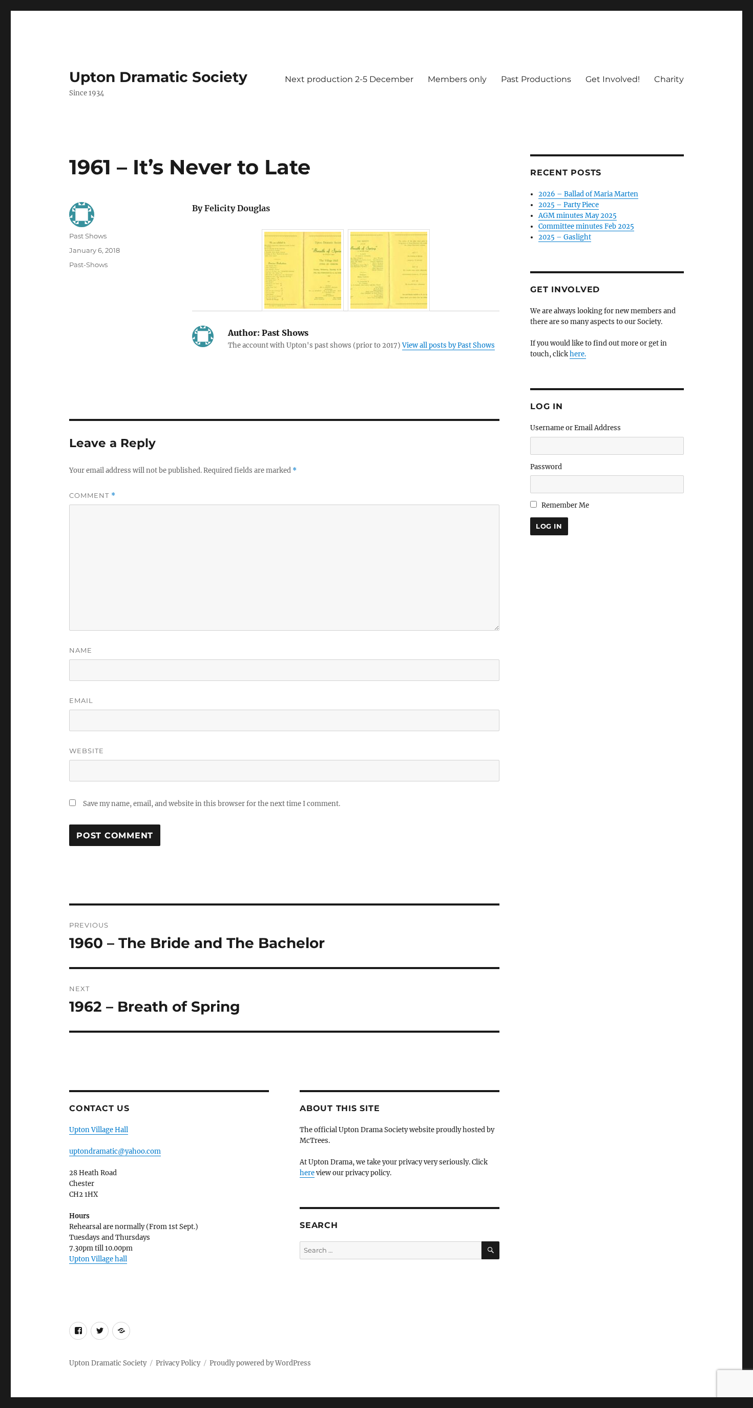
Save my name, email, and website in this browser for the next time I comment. (211, 803)
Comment (92, 495)
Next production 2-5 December (349, 79)
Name (80, 650)
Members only (457, 79)
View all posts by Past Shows (448, 345)
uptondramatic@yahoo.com (115, 1151)
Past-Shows (88, 264)
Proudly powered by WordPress (260, 1363)
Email (81, 700)
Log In (549, 526)
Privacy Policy (178, 1363)
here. (578, 354)
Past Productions (536, 79)
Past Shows (88, 236)
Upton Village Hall (98, 1129)
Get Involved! (612, 79)
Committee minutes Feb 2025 (586, 226)
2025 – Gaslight (564, 237)
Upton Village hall (98, 1259)
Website (86, 751)
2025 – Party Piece (568, 204)
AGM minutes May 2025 (577, 215)
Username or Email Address (575, 428)
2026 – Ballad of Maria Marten (588, 194)
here (307, 1173)
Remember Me (565, 505)
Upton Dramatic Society (158, 77)
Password (546, 466)
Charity (669, 79)
